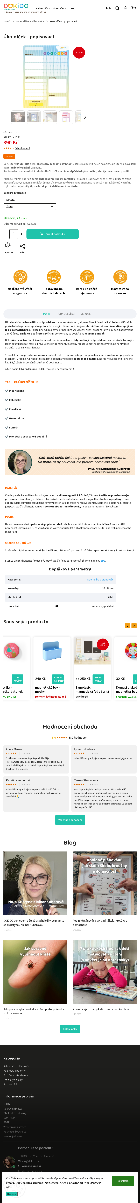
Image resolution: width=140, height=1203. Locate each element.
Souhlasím (123, 1181)
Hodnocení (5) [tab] (66, 314)
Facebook (23, 1171)
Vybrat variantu (18, 679)
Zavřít (126, 258)
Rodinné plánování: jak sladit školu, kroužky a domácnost (100, 923)
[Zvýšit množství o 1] (21, 234)
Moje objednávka (12, 1136)
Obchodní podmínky (14, 1113)
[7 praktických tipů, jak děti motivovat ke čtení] (105, 1003)
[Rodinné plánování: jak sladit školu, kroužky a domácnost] (105, 914)
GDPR (6, 1122)
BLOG (6, 1104)
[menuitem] (53, 8)
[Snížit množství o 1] (5, 234)
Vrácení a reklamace (14, 1127)
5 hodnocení (22, 148)
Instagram (36, 1171)
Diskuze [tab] (86, 314)
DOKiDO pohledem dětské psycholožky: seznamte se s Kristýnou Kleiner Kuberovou (33, 923)
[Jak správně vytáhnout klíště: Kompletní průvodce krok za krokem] (35, 1003)
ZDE (103, 561)
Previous (128, 625)
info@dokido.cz (30, 1161)
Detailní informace (14, 193)
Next (135, 625)
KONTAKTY (9, 1118)
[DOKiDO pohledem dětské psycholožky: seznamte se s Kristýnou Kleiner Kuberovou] (35, 914)
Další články (70, 1029)
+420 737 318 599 (31, 1166)
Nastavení (11, 1194)
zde (8, 1187)
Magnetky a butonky (14, 1071)
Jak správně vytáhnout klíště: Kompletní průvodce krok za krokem (34, 1011)
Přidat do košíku (55, 234)
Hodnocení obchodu (14, 1132)
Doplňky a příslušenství (15, 1075)
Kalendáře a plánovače (100, 579)
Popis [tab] (47, 314)
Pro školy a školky (13, 1080)
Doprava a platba (13, 1109)
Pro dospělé (10, 1084)
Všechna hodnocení (70, 820)
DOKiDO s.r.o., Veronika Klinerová (36, 1156)
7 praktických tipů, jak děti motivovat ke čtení (101, 1009)
